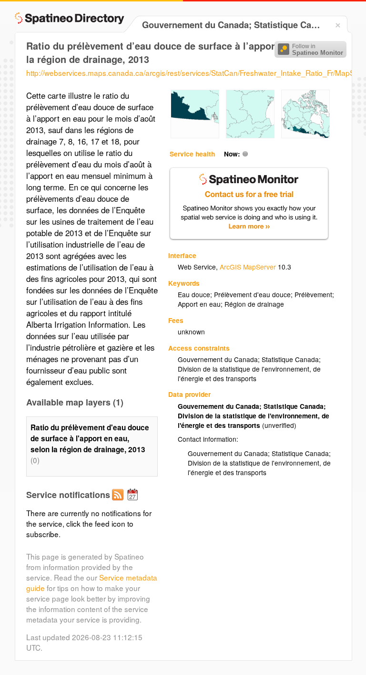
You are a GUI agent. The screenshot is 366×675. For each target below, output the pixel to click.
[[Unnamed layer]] (195, 135)
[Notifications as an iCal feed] (134, 502)
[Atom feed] (119, 502)
